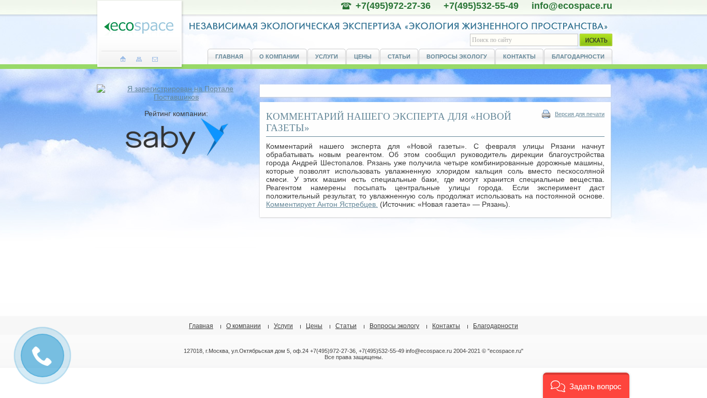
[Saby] (176, 154)
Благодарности (578, 56)
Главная (229, 56)
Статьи (399, 56)
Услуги (326, 56)
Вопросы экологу (456, 56)
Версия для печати (580, 114)
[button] (586, 385)
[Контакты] (155, 59)
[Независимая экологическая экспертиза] (138, 28)
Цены (363, 56)
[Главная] (123, 59)
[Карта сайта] (139, 59)
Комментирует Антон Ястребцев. (322, 204)
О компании (279, 56)
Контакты (519, 56)
